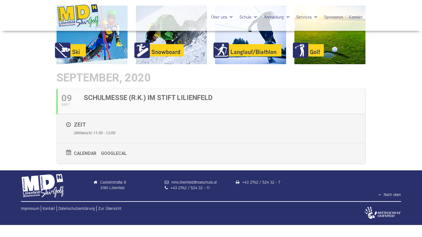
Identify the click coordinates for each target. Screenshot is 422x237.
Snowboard (165, 52)
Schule (245, 17)
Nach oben (391, 195)
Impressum (30, 208)
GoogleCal (114, 153)
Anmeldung (274, 17)
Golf (315, 52)
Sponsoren (333, 17)
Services (304, 17)
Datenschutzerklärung (76, 208)
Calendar (85, 153)
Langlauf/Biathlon (253, 52)
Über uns (219, 17)
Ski (76, 52)
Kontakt (355, 17)
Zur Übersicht (109, 208)
